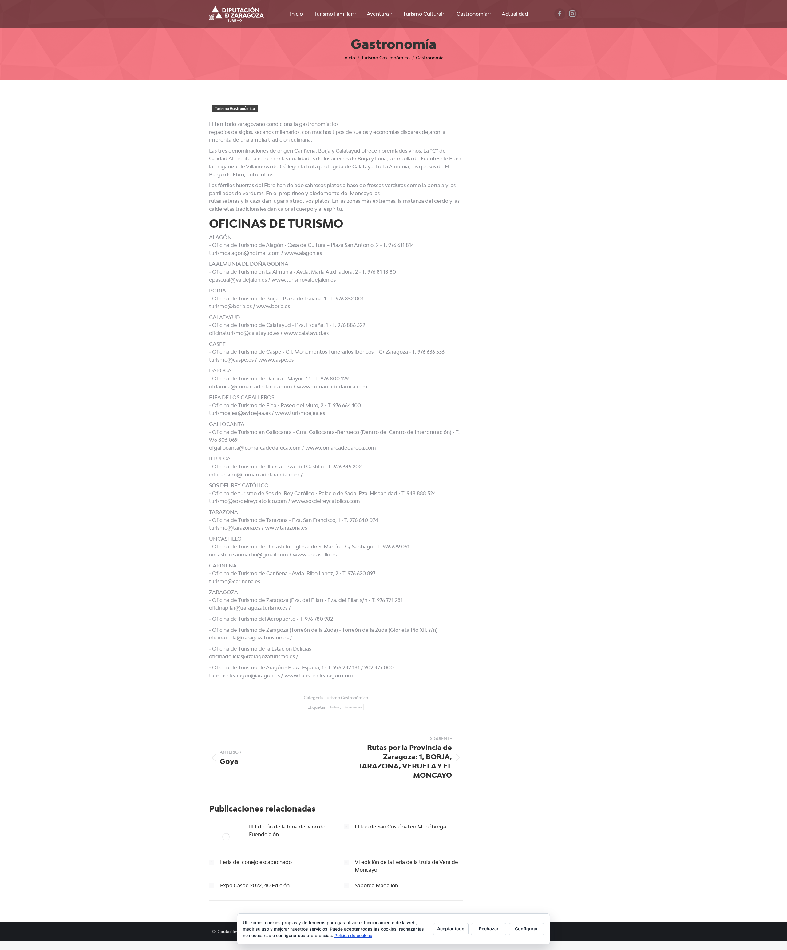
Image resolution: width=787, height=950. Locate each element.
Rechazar (489, 928)
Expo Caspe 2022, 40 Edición (255, 885)
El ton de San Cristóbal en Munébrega (400, 827)
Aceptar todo (451, 928)
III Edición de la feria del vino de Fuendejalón (287, 831)
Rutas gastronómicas (346, 707)
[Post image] (226, 836)
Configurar (526, 928)
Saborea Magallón (376, 885)
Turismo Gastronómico (235, 108)
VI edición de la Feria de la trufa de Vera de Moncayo (406, 866)
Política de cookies (353, 935)
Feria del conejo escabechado (256, 862)
